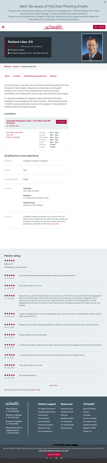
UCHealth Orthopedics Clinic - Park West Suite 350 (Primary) (29, 122)
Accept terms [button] (54, 455)
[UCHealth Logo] (12, 403)
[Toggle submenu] (3, 27)
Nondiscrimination (90, 425)
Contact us (87, 431)
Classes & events (67, 412)
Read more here (53, 224)
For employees (66, 422)
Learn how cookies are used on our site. (53, 451)
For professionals (67, 425)
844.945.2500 (13, 433)
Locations (16, 76)
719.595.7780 (14, 126)
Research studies (67, 418)
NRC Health (35, 390)
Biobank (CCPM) (89, 428)
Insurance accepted (45, 425)
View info (61, 122)
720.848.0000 (13, 411)
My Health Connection (46, 409)
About (7, 76)
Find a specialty (44, 422)
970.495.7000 (13, 418)
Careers (86, 412)
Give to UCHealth (89, 418)
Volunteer (87, 415)
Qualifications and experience (35, 76)
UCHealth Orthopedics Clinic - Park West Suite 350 (29, 53)
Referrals (64, 415)
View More (53, 385)
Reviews (53, 76)
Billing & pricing (44, 428)
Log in (101, 27)
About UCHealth (89, 409)
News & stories (66, 428)
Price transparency (45, 431)
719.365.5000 (13, 424)
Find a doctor (43, 415)
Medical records (67, 409)
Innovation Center (90, 422)
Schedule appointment (46, 412)
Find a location (43, 418)
